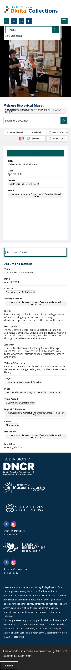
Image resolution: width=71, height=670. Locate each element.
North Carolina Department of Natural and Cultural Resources (36, 303)
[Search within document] (63, 120)
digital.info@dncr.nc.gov (15, 569)
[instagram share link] (13, 524)
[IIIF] (21, 138)
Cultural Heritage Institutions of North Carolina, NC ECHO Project (33, 110)
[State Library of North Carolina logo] (24, 547)
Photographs (12, 425)
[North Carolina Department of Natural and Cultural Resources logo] (18, 466)
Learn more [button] (25, 655)
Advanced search (14, 35)
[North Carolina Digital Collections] (31, 9)
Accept (9, 665)
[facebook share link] (6, 524)
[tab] (35, 153)
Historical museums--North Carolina (23, 382)
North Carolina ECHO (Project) (24, 183)
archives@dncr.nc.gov (14, 530)
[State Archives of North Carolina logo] (24, 508)
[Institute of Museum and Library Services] (24, 487)
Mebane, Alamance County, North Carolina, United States (36, 195)
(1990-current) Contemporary (20, 402)
